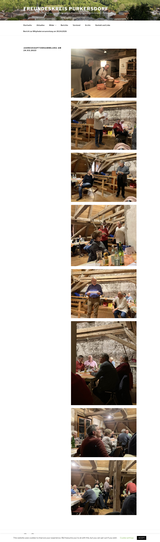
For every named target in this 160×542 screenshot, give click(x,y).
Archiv (88, 25)
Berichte (64, 25)
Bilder (51, 25)
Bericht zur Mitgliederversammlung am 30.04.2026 (45, 31)
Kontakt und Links (102, 25)
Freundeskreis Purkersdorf (66, 8)
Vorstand (76, 25)
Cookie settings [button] (127, 538)
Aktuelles (40, 25)
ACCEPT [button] (141, 538)
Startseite (27, 25)
